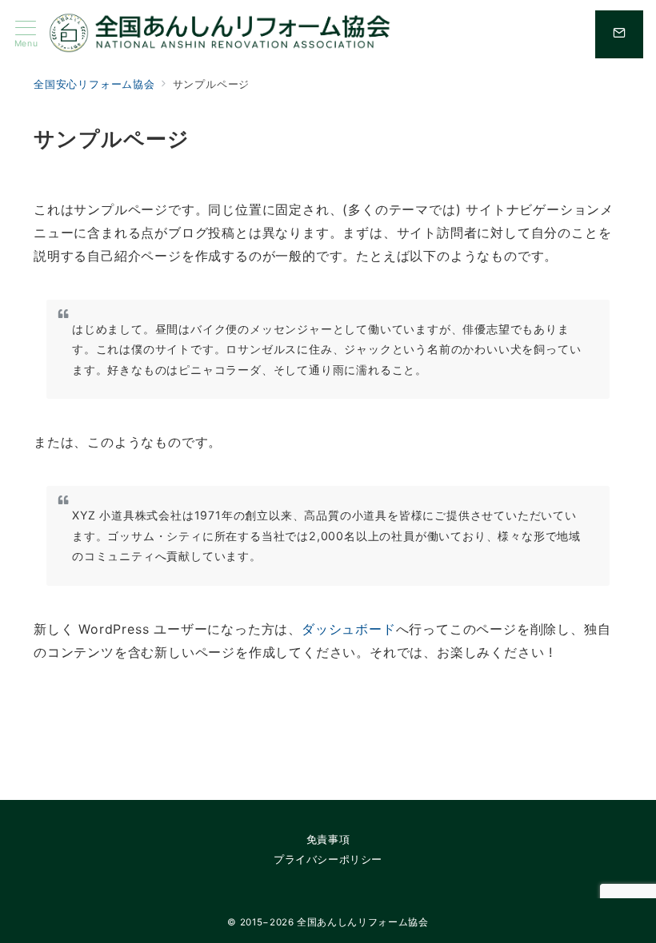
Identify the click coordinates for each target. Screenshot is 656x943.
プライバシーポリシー (328, 859)
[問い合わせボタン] (619, 34)
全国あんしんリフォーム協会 (362, 922)
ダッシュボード (349, 629)
